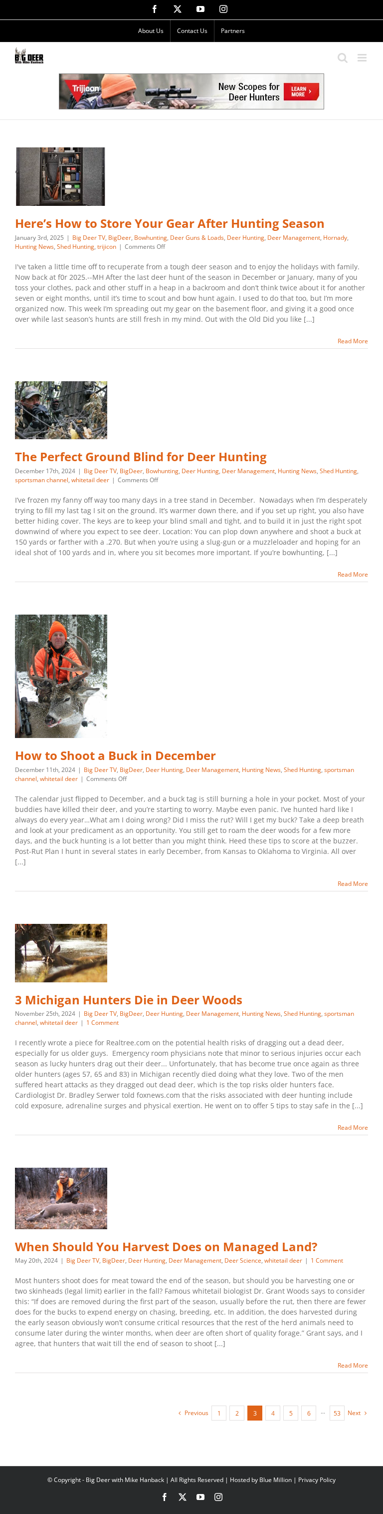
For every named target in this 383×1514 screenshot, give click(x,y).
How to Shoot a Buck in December (115, 755)
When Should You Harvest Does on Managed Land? (166, 1246)
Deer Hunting (245, 237)
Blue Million (275, 1480)
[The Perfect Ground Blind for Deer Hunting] (61, 410)
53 (337, 1413)
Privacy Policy (317, 1480)
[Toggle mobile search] (343, 57)
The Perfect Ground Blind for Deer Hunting (141, 456)
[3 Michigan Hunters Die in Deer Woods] (61, 953)
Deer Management (293, 237)
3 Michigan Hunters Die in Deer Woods (128, 999)
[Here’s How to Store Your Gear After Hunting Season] (61, 176)
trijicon (106, 246)
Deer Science (242, 1260)
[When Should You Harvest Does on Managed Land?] (61, 1198)
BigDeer (119, 237)
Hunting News (34, 246)
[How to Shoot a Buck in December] (61, 676)
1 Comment (102, 1022)
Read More (353, 341)
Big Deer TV (88, 237)
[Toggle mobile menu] (363, 57)
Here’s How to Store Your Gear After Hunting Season (170, 223)
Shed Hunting (75, 246)
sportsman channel (41, 480)
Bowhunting (150, 237)
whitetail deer (90, 480)
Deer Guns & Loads (197, 237)
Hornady (335, 237)
